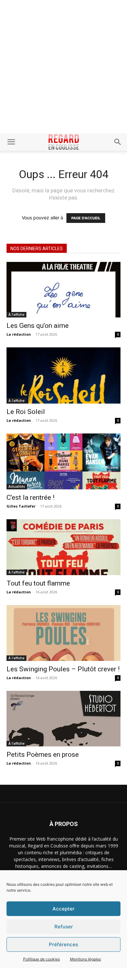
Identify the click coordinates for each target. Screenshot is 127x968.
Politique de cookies (41, 959)
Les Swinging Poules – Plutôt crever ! (63, 669)
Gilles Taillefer (21, 506)
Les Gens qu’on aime (38, 325)
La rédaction (19, 334)
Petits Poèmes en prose (43, 754)
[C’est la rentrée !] (63, 461)
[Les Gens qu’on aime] (63, 289)
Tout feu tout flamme (38, 583)
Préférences (63, 944)
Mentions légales (85, 959)
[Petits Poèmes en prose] (63, 718)
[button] (11, 142)
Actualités (16, 486)
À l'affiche (16, 314)
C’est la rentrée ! (30, 497)
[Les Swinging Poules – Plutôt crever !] (63, 633)
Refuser (63, 926)
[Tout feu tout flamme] (63, 547)
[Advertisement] (63, 66)
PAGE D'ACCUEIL (85, 218)
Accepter (63, 909)
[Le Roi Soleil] (63, 375)
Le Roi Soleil (26, 412)
